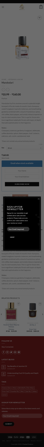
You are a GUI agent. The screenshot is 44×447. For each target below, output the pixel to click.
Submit (12, 237)
